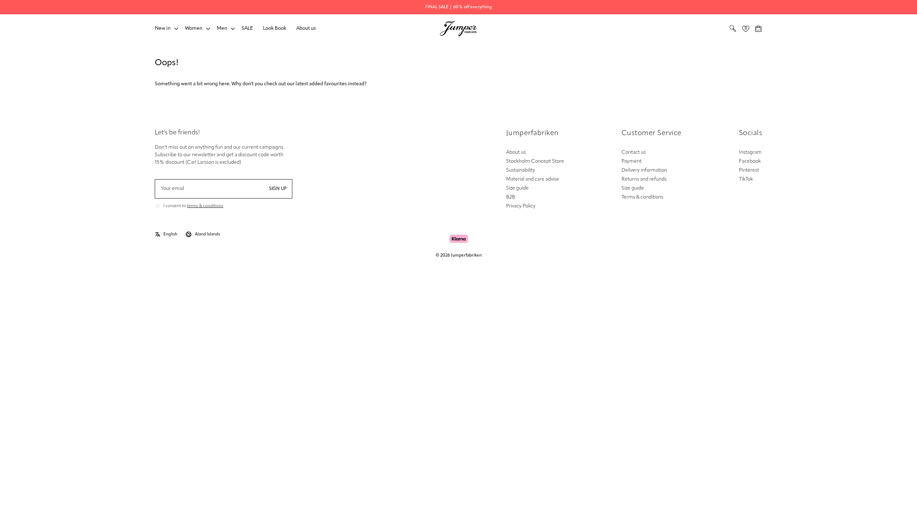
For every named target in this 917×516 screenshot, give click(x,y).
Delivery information (644, 170)
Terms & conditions (642, 197)
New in (163, 28)
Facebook (750, 161)
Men (222, 28)
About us (306, 28)
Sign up (278, 189)
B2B (510, 197)
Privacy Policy (521, 206)
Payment (631, 161)
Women (193, 28)
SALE (247, 28)
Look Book (274, 28)
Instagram (750, 152)
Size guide (517, 188)
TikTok (746, 179)
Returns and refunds (644, 179)
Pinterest (749, 170)
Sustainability (520, 170)
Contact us (633, 152)
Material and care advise (532, 179)
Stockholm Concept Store (535, 161)
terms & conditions (205, 206)
